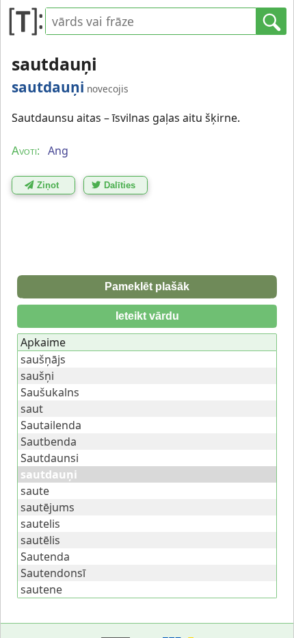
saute (35, 490)
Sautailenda (51, 425)
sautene (41, 589)
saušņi (37, 375)
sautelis (40, 523)
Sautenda (45, 556)
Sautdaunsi (50, 457)
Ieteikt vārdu (147, 316)
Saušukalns (50, 392)
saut (32, 408)
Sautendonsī (53, 572)
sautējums (48, 507)
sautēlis (40, 540)
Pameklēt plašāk (147, 286)
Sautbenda (49, 441)
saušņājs (43, 359)
